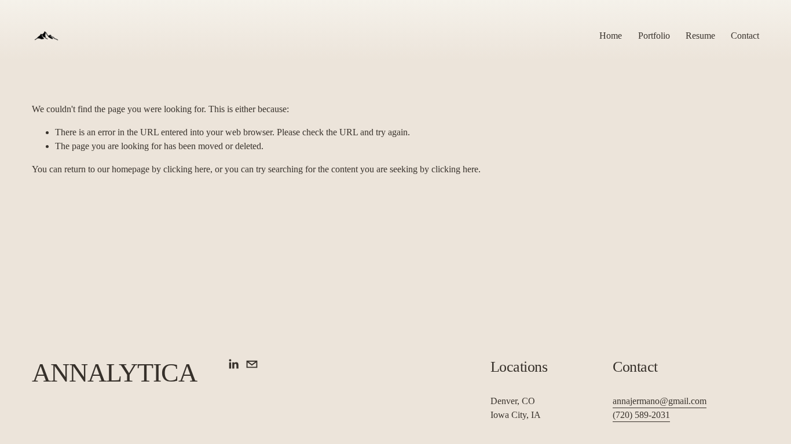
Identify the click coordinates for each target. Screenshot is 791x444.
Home (610, 35)
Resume (700, 35)
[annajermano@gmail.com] (252, 364)
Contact (745, 35)
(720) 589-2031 (641, 415)
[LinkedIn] (233, 364)
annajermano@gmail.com (659, 401)
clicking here (186, 169)
